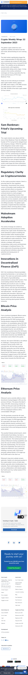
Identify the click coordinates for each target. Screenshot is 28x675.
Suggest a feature (5, 597)
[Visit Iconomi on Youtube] (6, 640)
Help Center (17, 605)
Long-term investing (19, 592)
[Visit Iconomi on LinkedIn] (7, 640)
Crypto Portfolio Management (18, 583)
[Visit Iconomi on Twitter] (2, 640)
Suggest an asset (4, 600)
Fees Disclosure (18, 600)
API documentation (5, 632)
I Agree (21, 673)
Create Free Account (14, 568)
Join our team (4, 615)
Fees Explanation (18, 597)
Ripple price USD (18, 618)
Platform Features (19, 589)
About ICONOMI (4, 612)
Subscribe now (6, 648)
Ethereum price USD (19, 615)
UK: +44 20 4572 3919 (6, 587)
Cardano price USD (19, 623)
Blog (16, 594)
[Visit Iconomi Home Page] (5, 2)
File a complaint (4, 595)
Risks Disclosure (18, 602)
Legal (2, 618)
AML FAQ (3, 620)
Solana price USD (18, 626)
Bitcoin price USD (18, 612)
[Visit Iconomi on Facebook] (4, 640)
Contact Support (4, 589)
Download (14, 529)
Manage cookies (7, 673)
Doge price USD (18, 620)
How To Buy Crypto (19, 580)
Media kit (3, 623)
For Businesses (18, 586)
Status (2, 592)
